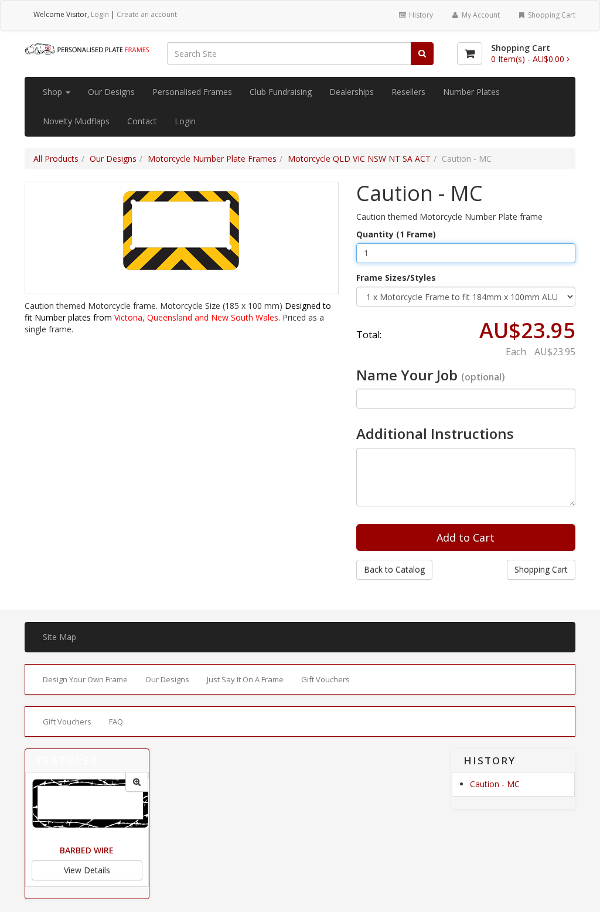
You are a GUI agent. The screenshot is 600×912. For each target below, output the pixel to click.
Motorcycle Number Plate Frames (212, 158)
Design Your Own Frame (85, 679)
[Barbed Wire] (136, 782)
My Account (480, 15)
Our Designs (111, 91)
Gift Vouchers (325, 679)
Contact (142, 121)
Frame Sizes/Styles (396, 277)
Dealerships (351, 91)
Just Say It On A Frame (245, 679)
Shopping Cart (550, 15)
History (420, 15)
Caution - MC (495, 784)
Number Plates (471, 91)
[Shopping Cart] (469, 53)
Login (100, 14)
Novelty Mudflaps (76, 121)
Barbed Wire (87, 850)
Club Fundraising (281, 91)
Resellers (408, 91)
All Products (56, 158)
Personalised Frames (192, 91)
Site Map (59, 636)
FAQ (116, 721)
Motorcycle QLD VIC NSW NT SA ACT (359, 158)
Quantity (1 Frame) (396, 234)
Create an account (147, 14)
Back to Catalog (394, 569)
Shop (53, 91)
